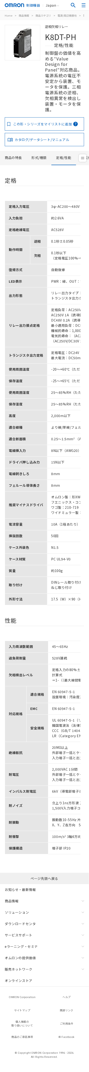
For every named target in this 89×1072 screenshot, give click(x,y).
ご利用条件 (66, 1023)
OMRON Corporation (22, 997)
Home (8, 15)
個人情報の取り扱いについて (22, 1023)
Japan (51, 5)
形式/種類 (39, 157)
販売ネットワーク (18, 969)
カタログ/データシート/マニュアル (42, 139)
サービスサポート (18, 935)
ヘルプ (66, 997)
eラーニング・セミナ (21, 946)
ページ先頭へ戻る (44, 878)
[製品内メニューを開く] (82, 158)
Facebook (68, 1037)
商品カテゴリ (43, 15)
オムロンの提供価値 (20, 957)
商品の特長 (13, 157)
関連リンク (66, 1010)
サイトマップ (22, 1010)
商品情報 (24, 15)
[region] (44, 401)
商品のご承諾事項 (22, 1037)
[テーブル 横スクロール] (42, 199)
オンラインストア (18, 980)
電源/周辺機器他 (67, 15)
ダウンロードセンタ (20, 923)
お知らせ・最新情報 (20, 889)
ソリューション (17, 912)
